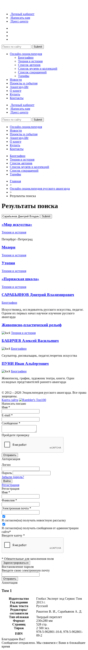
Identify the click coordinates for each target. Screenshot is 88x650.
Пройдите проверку (15, 435)
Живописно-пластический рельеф (32, 325)
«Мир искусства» (17, 224)
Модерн (8, 247)
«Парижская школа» (20, 279)
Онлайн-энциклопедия (26, 54)
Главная (15, 181)
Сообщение (11, 423)
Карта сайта (10, 400)
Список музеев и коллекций (37, 68)
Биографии (26, 57)
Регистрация (10, 485)
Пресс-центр (19, 21)
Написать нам (20, 17)
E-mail (7, 415)
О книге (15, 90)
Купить (15, 94)
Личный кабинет (22, 14)
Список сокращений (32, 72)
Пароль (7, 473)
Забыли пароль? (13, 477)
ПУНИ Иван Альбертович (25, 363)
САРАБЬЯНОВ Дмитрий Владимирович (38, 294)
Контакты (17, 98)
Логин (6, 464)
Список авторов (29, 65)
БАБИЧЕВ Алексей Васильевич (30, 340)
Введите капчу (13, 535)
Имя (6, 407)
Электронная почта (16, 508)
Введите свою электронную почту (26, 570)
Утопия (8, 263)
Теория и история (30, 61)
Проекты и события (23, 83)
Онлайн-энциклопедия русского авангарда (40, 188)
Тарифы (23, 76)
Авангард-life (19, 87)
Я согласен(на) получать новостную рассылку (34, 520)
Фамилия (9, 500)
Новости (16, 79)
